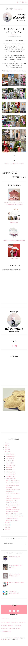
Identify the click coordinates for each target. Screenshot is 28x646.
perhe (18, 628)
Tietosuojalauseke (6, 631)
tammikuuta (9, 478)
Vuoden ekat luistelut (12, 518)
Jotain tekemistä (7, 638)
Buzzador (15, 619)
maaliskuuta (9, 474)
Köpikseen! (9, 487)
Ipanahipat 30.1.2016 (11, 500)
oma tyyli (12, 628)
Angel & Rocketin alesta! (12, 493)
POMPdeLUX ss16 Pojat (12, 483)
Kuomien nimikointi (11, 507)
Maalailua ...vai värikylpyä (13, 509)
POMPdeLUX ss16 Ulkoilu (12, 480)
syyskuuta (9, 460)
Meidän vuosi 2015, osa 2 (12, 520)
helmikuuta (9, 476)
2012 (6, 529)
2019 (6, 445)
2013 (6, 527)
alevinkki (4, 625)
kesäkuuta (9, 467)
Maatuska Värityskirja (12, 511)
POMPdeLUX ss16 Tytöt (12, 485)
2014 (6, 525)
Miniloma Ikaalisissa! (11, 502)
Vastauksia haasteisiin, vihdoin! (14, 516)
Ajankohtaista (5, 619)
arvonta (10, 625)
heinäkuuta (9, 465)
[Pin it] (18, 163)
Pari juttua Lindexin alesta (13, 505)
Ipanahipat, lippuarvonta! (13, 498)
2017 (6, 449)
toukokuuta (9, 469)
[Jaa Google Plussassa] (14, 163)
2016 (6, 452)
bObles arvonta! (14, 557)
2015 (6, 522)
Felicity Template (15, 638)
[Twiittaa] (6, 163)
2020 (6, 443)
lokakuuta (9, 458)
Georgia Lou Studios (5, 639)
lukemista (18, 625)
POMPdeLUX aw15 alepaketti (14, 514)
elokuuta (8, 463)
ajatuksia (14, 35)
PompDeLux (14, 622)
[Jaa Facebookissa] (10, 163)
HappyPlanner (5, 622)
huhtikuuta (9, 472)
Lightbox (8, 496)
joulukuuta (9, 454)
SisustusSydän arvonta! (16, 582)
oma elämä (4, 628)
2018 (6, 447)
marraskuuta (9, 456)
